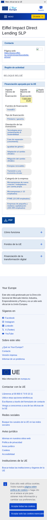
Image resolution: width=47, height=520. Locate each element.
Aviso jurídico (8, 446)
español (41, 8)
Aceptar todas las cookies (23, 506)
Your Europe (9, 288)
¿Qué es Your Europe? (12, 347)
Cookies (6, 450)
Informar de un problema (13, 359)
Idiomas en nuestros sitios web (16, 438)
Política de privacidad (12, 442)
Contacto (6, 351)
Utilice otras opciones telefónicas (17, 398)
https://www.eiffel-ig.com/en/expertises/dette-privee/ (16, 55)
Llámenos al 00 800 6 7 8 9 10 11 (17, 394)
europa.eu (25, 379)
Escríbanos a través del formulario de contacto (23, 402)
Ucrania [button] (36, 16)
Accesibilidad (8, 454)
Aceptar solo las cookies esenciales (27, 514)
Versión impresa (9, 355)
